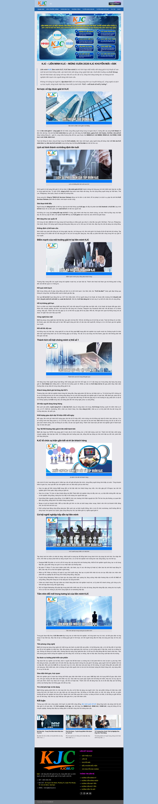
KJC (49, 69)
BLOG (119, 9)
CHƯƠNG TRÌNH (76, 9)
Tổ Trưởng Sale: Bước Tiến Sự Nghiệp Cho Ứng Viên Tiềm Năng (107, 732)
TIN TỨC (113, 9)
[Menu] (51, 4)
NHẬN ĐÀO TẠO (65, 9)
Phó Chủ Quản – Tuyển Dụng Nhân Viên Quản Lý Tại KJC (79, 732)
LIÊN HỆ (84, 759)
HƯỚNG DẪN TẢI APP (88, 789)
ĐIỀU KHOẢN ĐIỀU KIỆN (89, 765)
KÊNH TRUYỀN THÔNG (52, 9)
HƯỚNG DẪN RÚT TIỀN (89, 786)
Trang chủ (41, 9)
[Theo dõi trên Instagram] (84, 793)
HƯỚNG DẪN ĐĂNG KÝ (89, 778)
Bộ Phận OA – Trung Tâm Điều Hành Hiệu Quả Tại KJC (50, 732)
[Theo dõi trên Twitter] (87, 793)
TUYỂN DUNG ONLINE (88, 9)
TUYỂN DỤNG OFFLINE (102, 9)
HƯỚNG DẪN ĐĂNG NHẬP (90, 780)
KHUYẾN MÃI (86, 762)
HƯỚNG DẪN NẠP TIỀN (89, 783)
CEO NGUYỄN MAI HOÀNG (90, 769)
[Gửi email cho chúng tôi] (90, 793)
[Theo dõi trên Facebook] (81, 793)
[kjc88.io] (42, 3)
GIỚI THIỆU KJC (87, 756)
